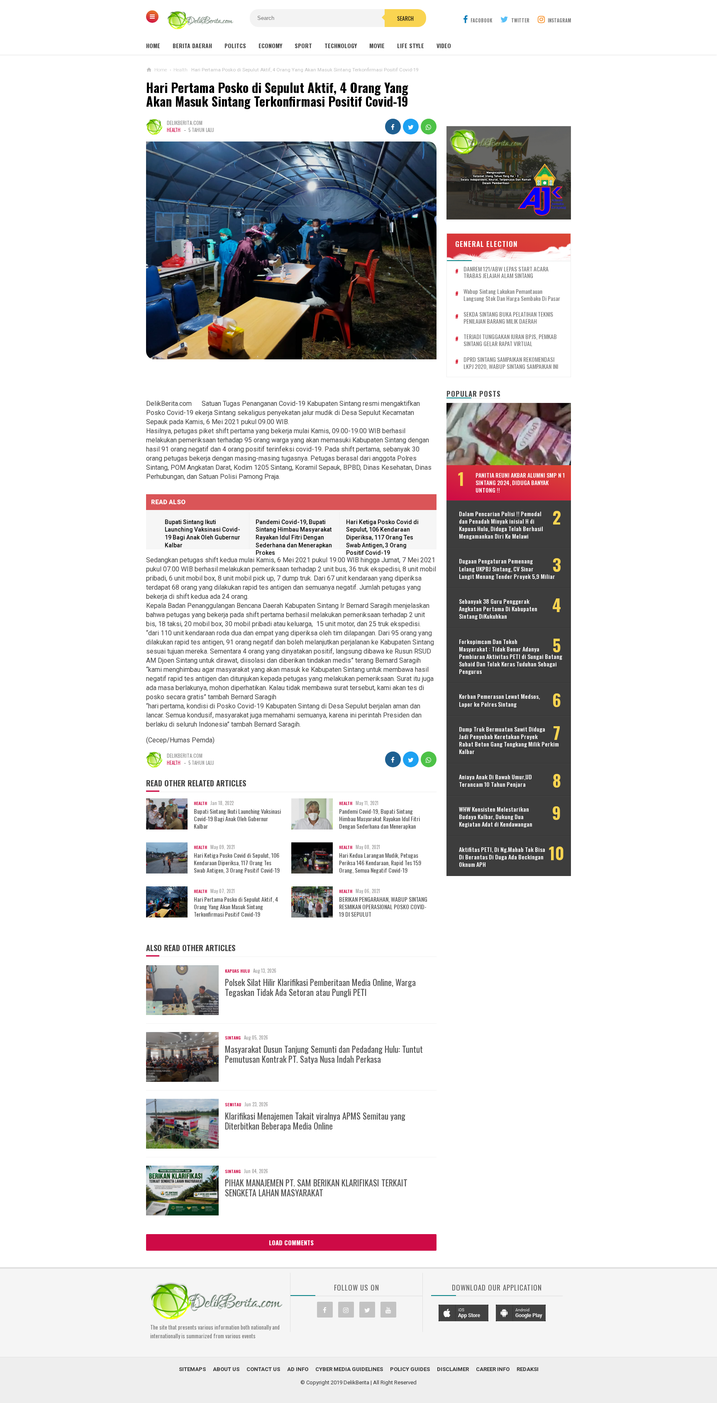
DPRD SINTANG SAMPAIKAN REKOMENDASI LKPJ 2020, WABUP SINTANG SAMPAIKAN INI (510, 363)
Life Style (410, 45)
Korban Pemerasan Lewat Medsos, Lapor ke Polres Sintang (499, 700)
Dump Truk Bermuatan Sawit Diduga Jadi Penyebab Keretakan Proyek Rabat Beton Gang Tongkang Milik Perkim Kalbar (509, 740)
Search (405, 18)
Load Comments (291, 1242)
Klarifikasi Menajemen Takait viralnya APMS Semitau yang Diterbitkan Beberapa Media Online (315, 1121)
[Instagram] (346, 1310)
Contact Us (263, 1369)
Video (444, 45)
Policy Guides (410, 1369)
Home (153, 45)
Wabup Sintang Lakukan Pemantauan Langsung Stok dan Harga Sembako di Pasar (511, 295)
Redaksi (528, 1369)
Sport (303, 45)
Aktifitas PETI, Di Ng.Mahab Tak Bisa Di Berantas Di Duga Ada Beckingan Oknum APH (502, 857)
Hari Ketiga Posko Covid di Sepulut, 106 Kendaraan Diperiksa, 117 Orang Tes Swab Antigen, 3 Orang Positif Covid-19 (382, 537)
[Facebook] (325, 1310)
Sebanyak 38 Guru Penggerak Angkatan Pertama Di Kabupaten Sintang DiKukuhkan (498, 609)
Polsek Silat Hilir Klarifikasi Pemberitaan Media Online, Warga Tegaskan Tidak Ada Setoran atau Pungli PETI (320, 987)
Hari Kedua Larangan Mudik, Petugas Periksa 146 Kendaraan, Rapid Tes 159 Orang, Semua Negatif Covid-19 (380, 863)
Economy (270, 45)
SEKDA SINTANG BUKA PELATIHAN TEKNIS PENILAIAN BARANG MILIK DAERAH (508, 318)
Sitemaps (192, 1369)
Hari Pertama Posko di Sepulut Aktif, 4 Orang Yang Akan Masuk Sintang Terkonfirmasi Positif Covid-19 (236, 906)
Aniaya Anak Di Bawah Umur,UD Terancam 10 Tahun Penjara (495, 780)
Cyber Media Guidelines (349, 1369)
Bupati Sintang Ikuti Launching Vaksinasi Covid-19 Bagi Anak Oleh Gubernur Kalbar (237, 819)
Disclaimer (453, 1369)
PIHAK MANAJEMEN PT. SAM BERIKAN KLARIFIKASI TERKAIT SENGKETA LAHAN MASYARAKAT (316, 1188)
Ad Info (297, 1369)
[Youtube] (388, 1310)
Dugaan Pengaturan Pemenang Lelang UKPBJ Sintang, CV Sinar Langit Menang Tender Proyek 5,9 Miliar (507, 568)
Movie (377, 45)
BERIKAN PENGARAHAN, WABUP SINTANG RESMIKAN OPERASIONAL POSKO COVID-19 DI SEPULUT (383, 906)
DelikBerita (356, 1382)
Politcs (235, 45)
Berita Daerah (192, 45)
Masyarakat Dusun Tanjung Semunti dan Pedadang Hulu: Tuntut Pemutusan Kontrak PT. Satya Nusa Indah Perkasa (324, 1054)
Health (173, 130)
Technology (340, 45)
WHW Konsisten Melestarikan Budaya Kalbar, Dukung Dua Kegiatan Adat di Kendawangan (495, 816)
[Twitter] (367, 1310)
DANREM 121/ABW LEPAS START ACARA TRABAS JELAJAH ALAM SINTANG (506, 273)
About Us (226, 1369)
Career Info (493, 1369)
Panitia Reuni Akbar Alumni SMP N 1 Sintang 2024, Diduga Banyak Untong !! (520, 482)
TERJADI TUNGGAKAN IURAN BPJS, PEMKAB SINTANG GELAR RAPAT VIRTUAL (510, 340)
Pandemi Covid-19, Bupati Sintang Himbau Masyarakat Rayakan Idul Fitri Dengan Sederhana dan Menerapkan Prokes (294, 537)
